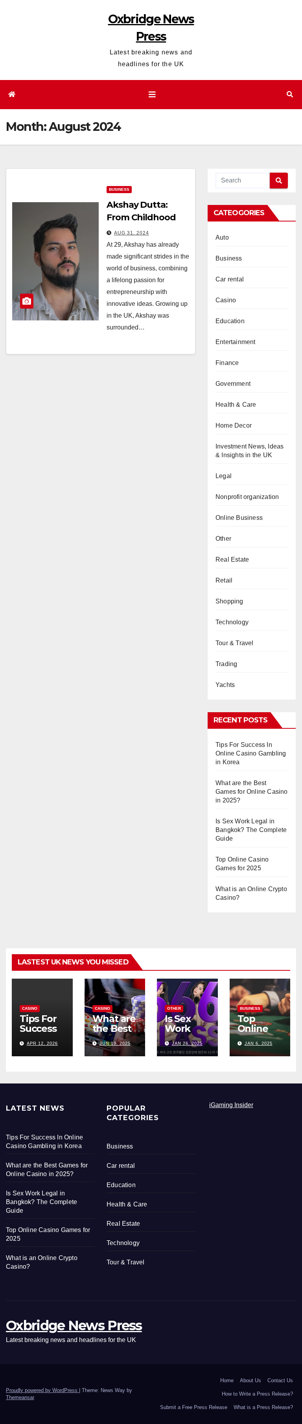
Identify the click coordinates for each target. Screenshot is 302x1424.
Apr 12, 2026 (42, 1043)
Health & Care (235, 404)
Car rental (229, 279)
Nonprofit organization (247, 496)
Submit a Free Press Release (193, 1407)
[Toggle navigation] (152, 94)
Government (232, 383)
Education (230, 321)
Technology (232, 622)
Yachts (225, 684)
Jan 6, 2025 (259, 1043)
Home (227, 1380)
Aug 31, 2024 (131, 233)
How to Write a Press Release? (257, 1394)
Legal (223, 476)
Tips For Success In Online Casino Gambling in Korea (250, 753)
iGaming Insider (231, 1105)
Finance (227, 362)
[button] (290, 94)
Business (119, 189)
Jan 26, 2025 (187, 1043)
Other (223, 538)
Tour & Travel (234, 643)
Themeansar (20, 1397)
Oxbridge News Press (74, 1325)
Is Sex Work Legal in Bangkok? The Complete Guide (251, 830)
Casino (225, 300)
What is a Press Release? (263, 1407)
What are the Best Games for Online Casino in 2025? (251, 792)
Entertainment (235, 342)
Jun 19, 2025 (115, 1043)
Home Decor (233, 425)
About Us (250, 1380)
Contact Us (280, 1380)
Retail (223, 580)
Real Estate (232, 559)
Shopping (229, 601)
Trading (226, 664)
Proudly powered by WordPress (42, 1390)
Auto (222, 237)
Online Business (239, 517)
